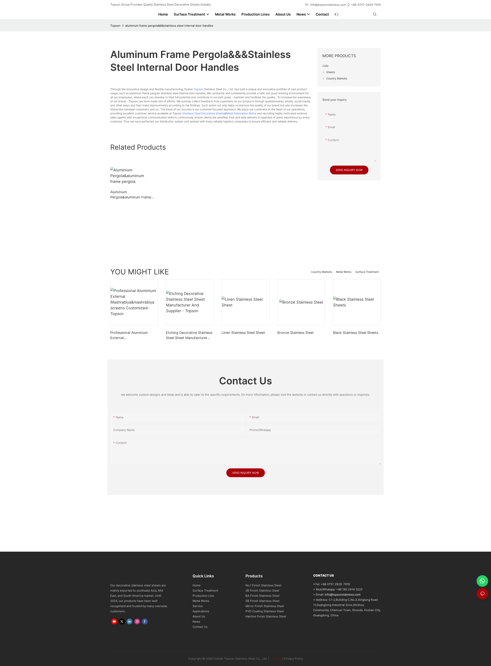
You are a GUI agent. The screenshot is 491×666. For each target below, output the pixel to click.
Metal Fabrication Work (240, 113)
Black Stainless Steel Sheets (355, 333)
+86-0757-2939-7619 (366, 5)
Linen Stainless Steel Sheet (243, 333)
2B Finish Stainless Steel (262, 590)
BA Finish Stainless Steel (262, 596)
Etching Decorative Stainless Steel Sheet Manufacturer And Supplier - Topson (189, 335)
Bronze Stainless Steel (295, 333)
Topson (115, 25)
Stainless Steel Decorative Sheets (203, 113)
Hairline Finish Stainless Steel (266, 616)
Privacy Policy (293, 658)
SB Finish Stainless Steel (262, 601)
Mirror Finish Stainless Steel (265, 606)
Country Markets (321, 271)
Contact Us (200, 627)
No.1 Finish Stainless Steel (263, 585)
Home (197, 585)
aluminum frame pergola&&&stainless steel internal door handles (169, 25)
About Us (199, 616)
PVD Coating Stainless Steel (265, 611)
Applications (201, 611)
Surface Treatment (367, 271)
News (196, 621)
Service (198, 606)
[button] (337, 14)
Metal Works (343, 271)
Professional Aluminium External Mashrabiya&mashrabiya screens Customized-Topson (133, 335)
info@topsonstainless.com (328, 5)
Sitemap (276, 658)
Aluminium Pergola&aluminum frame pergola (130, 195)
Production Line (203, 596)
